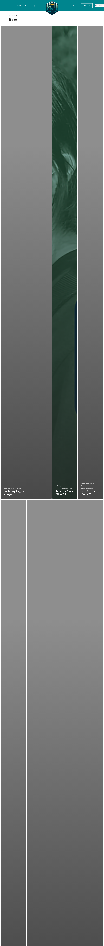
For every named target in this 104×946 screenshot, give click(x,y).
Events (83, 486)
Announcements (10, 488)
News (19, 488)
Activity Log (59, 486)
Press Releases (87, 488)
